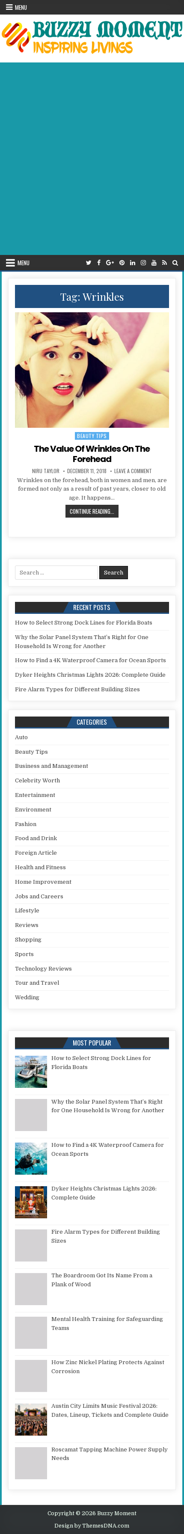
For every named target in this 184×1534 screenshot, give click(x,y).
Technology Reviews (43, 968)
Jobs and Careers (39, 896)
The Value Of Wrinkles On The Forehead (92, 454)
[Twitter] (89, 263)
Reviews (27, 925)
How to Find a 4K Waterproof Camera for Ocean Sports (90, 660)
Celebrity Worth (37, 780)
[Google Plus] (110, 263)
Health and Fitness (40, 867)
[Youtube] (154, 263)
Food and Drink (36, 838)
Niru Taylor (45, 471)
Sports (24, 954)
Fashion (25, 824)
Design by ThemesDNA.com (91, 1526)
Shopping (28, 939)
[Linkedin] (132, 263)
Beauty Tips (92, 435)
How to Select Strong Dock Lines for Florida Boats (83, 622)
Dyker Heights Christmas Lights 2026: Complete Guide (90, 675)
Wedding (27, 997)
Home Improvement (43, 882)
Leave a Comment (133, 471)
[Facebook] (99, 263)
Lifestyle (27, 910)
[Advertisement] (92, 159)
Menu (21, 7)
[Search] (175, 263)
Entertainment (35, 795)
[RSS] (164, 263)
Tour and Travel (37, 983)
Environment (33, 809)
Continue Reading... (94, 510)
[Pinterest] (122, 263)
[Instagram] (143, 263)
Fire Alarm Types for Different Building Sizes (77, 689)
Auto (21, 737)
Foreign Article (36, 853)
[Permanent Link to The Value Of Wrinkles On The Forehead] (92, 370)
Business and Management (51, 766)
